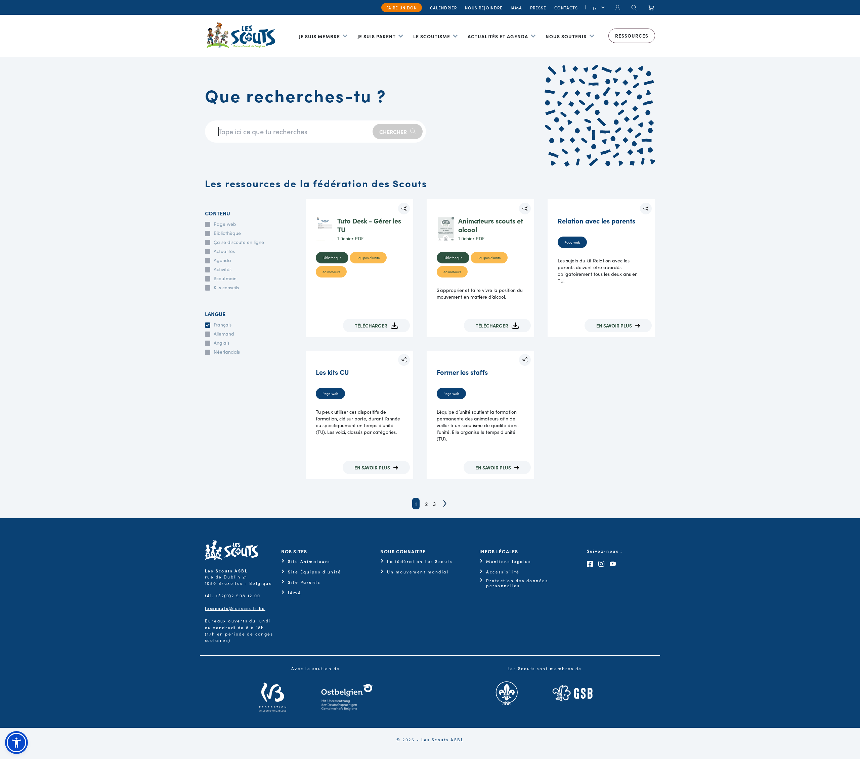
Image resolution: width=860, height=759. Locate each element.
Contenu (217, 213)
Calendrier (443, 7)
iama (516, 7)
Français (222, 324)
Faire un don (401, 7)
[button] (16, 742)
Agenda (222, 260)
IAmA (294, 592)
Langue (215, 313)
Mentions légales (508, 561)
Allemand (224, 334)
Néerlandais (227, 352)
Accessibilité (503, 571)
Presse (538, 7)
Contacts (566, 7)
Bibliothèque (227, 233)
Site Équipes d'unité (314, 571)
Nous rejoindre (484, 7)
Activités (222, 269)
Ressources (631, 35)
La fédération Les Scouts (419, 561)
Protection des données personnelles (517, 583)
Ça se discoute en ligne (239, 242)
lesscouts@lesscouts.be (235, 608)
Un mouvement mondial (417, 571)
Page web (225, 224)
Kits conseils (226, 287)
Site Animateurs (309, 561)
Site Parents (304, 582)
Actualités (224, 251)
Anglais (221, 343)
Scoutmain (225, 278)
